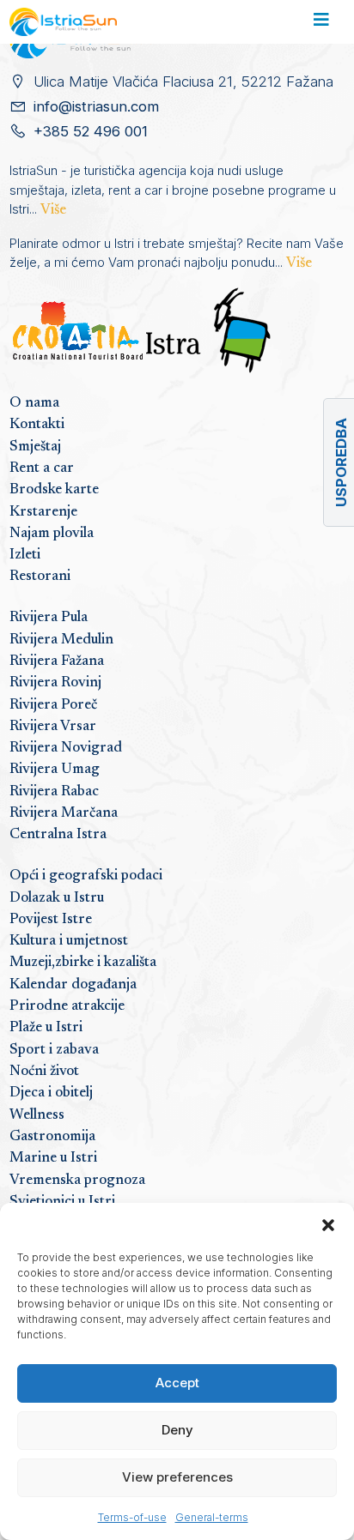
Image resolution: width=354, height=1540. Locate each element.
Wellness (36, 1115)
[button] (328, 1224)
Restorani (39, 576)
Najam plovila (51, 534)
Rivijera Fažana (56, 661)
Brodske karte (54, 490)
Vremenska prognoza (77, 1180)
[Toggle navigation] (321, 22)
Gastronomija (52, 1137)
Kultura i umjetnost (68, 941)
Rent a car (41, 468)
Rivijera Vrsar (52, 727)
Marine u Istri (53, 1158)
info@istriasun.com (96, 106)
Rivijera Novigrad (65, 748)
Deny (177, 1430)
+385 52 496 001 (91, 131)
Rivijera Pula (48, 618)
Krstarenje (43, 512)
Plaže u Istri (45, 1028)
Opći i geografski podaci (85, 876)
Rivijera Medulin (61, 640)
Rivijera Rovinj (55, 683)
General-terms (211, 1517)
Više (53, 210)
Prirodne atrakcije (67, 1006)
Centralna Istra (58, 835)
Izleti (24, 555)
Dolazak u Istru (56, 898)
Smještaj (35, 447)
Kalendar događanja (73, 985)
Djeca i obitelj (51, 1093)
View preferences (177, 1477)
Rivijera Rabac (54, 792)
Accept (177, 1382)
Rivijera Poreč (53, 705)
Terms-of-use (132, 1517)
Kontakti (36, 425)
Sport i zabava (54, 1050)
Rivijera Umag (54, 769)
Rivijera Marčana (63, 813)
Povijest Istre (50, 920)
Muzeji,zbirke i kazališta (82, 962)
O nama (34, 403)
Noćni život (44, 1071)
